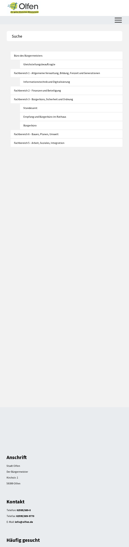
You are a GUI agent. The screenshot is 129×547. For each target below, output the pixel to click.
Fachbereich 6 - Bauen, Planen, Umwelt (36, 134)
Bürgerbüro (30, 125)
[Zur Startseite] (23, 8)
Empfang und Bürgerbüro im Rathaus (44, 116)
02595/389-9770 (25, 516)
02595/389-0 (24, 510)
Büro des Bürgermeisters (28, 55)
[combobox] (64, 36)
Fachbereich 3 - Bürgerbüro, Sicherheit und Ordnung (43, 99)
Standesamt (30, 108)
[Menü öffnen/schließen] (118, 20)
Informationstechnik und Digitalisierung (46, 81)
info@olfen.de (24, 522)
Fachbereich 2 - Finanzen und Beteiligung (37, 90)
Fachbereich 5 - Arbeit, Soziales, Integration (39, 143)
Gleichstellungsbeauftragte (39, 64)
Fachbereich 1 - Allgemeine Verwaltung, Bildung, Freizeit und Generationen (57, 73)
